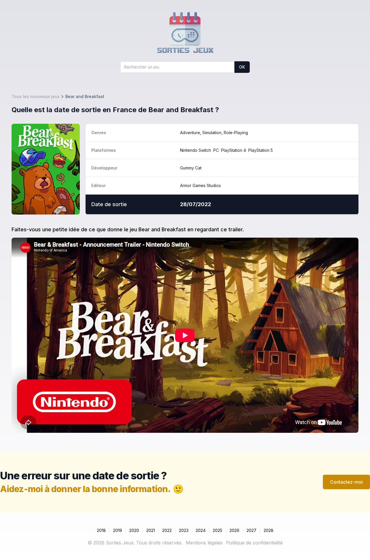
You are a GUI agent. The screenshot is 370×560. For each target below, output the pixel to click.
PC (216, 150)
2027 (251, 530)
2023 (183, 530)
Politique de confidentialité (254, 543)
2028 (268, 530)
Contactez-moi (346, 482)
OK (242, 66)
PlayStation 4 (233, 150)
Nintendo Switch (195, 150)
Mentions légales (204, 543)
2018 (101, 530)
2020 (134, 530)
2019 (117, 530)
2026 (234, 530)
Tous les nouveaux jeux (36, 96)
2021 (150, 530)
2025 (217, 530)
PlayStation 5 (260, 150)
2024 (201, 530)
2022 (167, 530)
